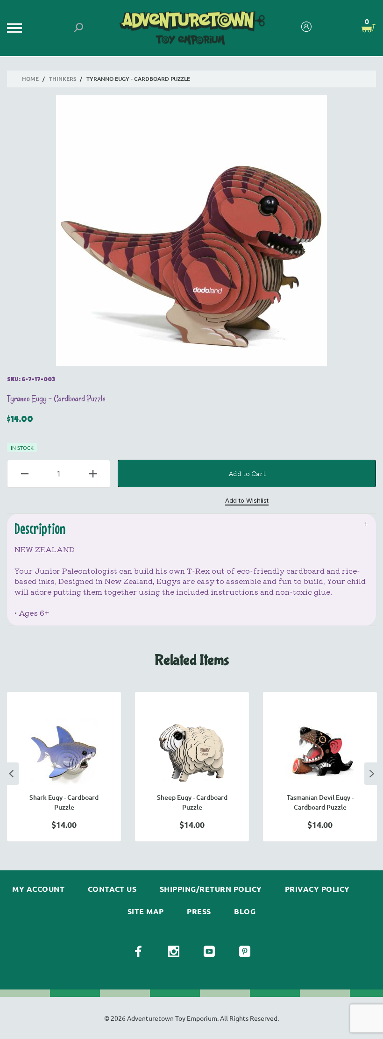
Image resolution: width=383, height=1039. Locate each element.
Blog (244, 911)
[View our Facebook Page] (138, 951)
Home (30, 79)
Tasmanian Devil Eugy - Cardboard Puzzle (320, 802)
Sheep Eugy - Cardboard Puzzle (192, 802)
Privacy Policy (317, 889)
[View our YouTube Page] (209, 951)
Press (199, 911)
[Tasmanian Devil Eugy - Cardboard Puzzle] (320, 751)
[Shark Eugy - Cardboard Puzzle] (64, 751)
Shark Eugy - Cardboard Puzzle (64, 802)
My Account (38, 889)
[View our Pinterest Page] (244, 951)
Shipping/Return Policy (211, 889)
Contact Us (112, 889)
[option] (64, 766)
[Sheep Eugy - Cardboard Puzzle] (192, 751)
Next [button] (371, 773)
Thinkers (62, 79)
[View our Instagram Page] (173, 951)
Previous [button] (11, 773)
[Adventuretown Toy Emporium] (191, 28)
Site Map (146, 911)
